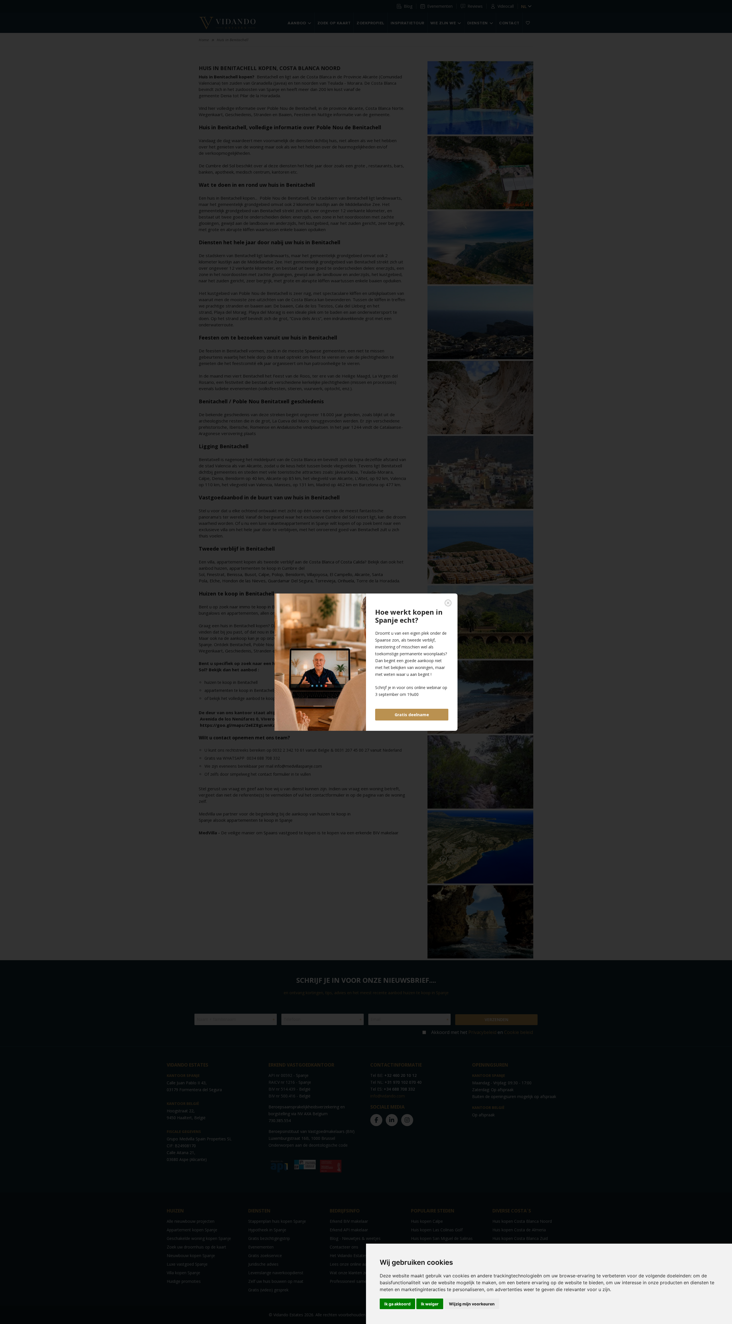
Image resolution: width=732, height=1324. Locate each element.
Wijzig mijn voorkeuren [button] (472, 1303)
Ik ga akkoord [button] (397, 1303)
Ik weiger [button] (430, 1303)
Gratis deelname (412, 714)
